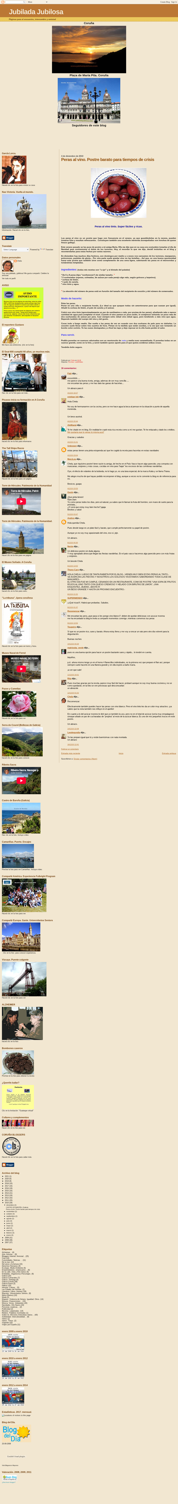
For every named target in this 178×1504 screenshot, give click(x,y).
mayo (8, 1226)
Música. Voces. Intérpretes (13, 1303)
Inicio (121, 753)
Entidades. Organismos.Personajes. (16, 1274)
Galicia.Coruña (8, 1282)
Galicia (5, 1276)
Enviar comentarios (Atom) (85, 759)
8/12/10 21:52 (72, 594)
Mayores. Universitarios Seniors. (15, 1293)
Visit (10, 1465)
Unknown (72, 446)
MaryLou (71, 459)
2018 (7, 1183)
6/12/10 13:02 (72, 566)
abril (8, 1228)
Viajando (5, 1323)
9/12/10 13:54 (72, 623)
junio (8, 1223)
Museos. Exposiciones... (12, 1301)
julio (8, 1221)
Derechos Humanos (10, 1266)
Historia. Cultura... (9, 1288)
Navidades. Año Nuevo (11, 1305)
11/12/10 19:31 (73, 675)
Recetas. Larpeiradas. (75, 362)
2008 (7, 1240)
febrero (9, 1233)
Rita (69, 678)
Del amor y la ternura (10, 1264)
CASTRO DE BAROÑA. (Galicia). (17, 1207)
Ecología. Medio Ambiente (12, 1268)
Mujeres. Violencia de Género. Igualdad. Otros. (21, 1299)
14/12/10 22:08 (73, 729)
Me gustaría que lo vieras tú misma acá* (85, 432)
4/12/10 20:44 (72, 421)
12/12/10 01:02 (73, 693)
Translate (49, 250)
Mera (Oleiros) (7, 1295)
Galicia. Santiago (9, 1280)
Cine (4, 1258)
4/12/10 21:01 (72, 442)
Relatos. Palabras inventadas (14, 1313)
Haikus (5, 1286)
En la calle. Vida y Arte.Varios (14, 1272)
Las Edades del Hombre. (12, 1289)
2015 (7, 1191)
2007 (7, 1242)
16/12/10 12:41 (73, 745)
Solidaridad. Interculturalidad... (14, 1317)
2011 (7, 1200)
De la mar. (6, 1262)
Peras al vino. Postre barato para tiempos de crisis (23, 1209)
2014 (7, 1193)
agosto (9, 1219)
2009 (7, 1238)
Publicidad (6, 1309)
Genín (70, 492)
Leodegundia (73, 732)
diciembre (10, 1205)
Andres (71, 518)
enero (8, 1235)
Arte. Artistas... (8, 1254)
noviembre (10, 1211)
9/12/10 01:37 (72, 607)
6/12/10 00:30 (72, 543)
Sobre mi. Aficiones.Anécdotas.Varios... (18, 1315)
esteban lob (73, 397)
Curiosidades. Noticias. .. (12, 1260)
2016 (7, 1188)
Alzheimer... (7, 1252)
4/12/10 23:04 (72, 455)
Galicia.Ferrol (7, 1284)
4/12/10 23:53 (72, 489)
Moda (4, 1297)
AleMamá (71, 425)
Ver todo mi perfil (9, 278)
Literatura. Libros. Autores (12, 1291)
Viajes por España (9, 1325)
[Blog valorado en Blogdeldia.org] (10, 1477)
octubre (9, 1214)
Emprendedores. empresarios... (14, 1270)
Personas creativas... (10, 1307)
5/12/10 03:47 (72, 514)
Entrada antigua (169, 753)
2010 (7, 1203)
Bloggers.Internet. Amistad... (13, 1256)
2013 (7, 1195)
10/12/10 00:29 (73, 644)
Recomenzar (73, 611)
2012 (7, 1198)
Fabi (69, 373)
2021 (7, 1176)
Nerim (70, 546)
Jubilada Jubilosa (36, 12)
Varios (4, 1319)
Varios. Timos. (8, 1321)
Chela (70, 696)
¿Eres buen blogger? (9, 1482)
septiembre (10, 1216)
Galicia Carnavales (9, 1278)
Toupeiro (71, 627)
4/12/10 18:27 (72, 393)
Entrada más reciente (70, 753)
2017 (7, 1186)
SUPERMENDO (75, 598)
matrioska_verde (75, 647)
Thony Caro (73, 570)
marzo (9, 1230)
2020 (7, 1179)
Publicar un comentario (70, 749)
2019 (7, 1181)
